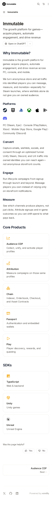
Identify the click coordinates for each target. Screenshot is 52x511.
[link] (26, 244)
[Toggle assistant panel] (43, 4)
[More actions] (48, 4)
